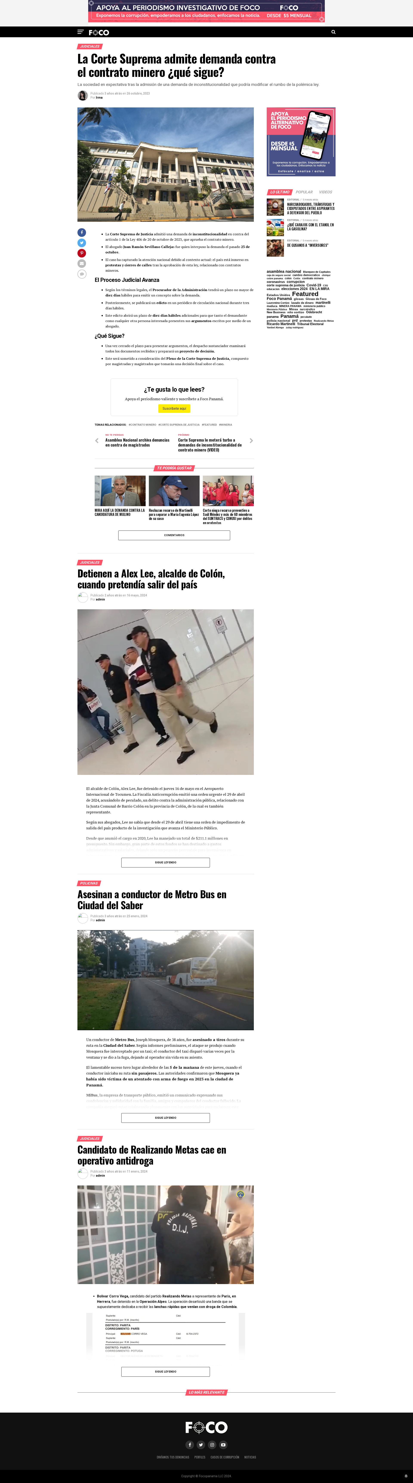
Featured (210, 424)
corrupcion (296, 281)
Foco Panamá (279, 299)
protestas (306, 321)
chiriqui (326, 275)
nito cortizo (295, 312)
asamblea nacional (284, 271)
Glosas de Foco (316, 299)
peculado (306, 317)
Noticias (250, 1457)
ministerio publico (314, 306)
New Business (276, 312)
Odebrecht (314, 312)
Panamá (289, 316)
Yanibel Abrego (275, 327)
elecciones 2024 (294, 289)
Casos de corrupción (225, 1457)
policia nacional (278, 320)
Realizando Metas (324, 321)
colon (288, 278)
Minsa (293, 309)
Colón (296, 278)
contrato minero (143, 424)
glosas (299, 298)
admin (100, 599)
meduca (272, 306)
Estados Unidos (278, 295)
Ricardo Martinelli (281, 324)
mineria (226, 424)
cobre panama (275, 278)
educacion (273, 289)
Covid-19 (314, 285)
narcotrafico (307, 309)
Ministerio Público (277, 309)
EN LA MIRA (320, 288)
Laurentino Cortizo (278, 303)
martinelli (323, 302)
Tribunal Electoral (310, 324)
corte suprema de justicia (180, 424)
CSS (325, 285)
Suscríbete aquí (174, 408)
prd (295, 320)
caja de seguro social (279, 275)
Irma (99, 97)
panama (273, 316)
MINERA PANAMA (290, 306)
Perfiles (199, 1457)
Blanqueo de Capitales (317, 272)
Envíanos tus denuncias (173, 1457)
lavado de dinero (302, 303)
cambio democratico (306, 275)
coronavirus (276, 281)
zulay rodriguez (295, 327)
